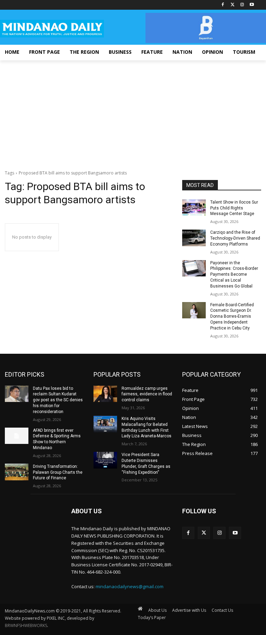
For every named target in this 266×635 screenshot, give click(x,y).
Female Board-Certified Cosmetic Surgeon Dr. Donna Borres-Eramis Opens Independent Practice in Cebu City (232, 316)
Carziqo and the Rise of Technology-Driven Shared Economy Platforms (235, 238)
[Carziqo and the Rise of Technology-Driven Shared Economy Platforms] (194, 238)
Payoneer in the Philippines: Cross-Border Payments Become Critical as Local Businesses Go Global (234, 274)
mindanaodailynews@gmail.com (129, 586)
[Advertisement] (133, 112)
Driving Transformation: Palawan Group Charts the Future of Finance (57, 472)
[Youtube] (252, 5)
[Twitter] (233, 5)
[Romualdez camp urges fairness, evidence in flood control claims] (105, 394)
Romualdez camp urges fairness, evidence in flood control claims (147, 394)
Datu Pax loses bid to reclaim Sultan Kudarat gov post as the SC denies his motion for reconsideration (58, 400)
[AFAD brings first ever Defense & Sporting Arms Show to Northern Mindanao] (16, 436)
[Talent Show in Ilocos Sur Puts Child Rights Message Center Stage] (194, 207)
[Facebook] (223, 5)
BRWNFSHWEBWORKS (26, 625)
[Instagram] (242, 5)
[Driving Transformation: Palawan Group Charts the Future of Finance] (16, 472)
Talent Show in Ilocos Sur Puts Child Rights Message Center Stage (234, 208)
